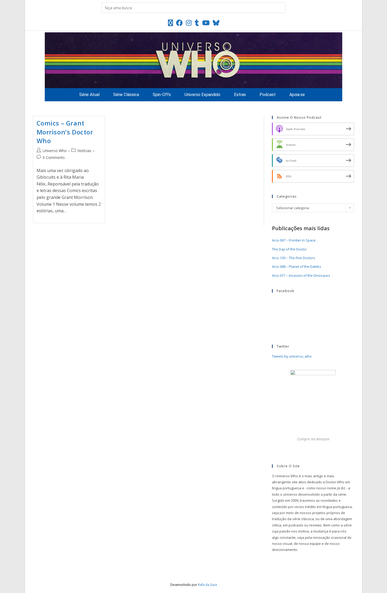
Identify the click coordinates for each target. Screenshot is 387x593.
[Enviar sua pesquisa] (280, 7)
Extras (240, 94)
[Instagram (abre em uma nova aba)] (188, 23)
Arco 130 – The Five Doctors (293, 257)
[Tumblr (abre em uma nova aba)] (197, 23)
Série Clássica (126, 94)
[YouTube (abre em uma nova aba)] (206, 23)
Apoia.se (297, 94)
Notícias (84, 150)
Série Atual (89, 94)
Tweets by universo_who (292, 356)
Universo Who (55, 150)
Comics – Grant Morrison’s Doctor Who (65, 132)
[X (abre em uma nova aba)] (170, 23)
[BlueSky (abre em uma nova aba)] (216, 23)
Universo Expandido (202, 94)
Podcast (268, 94)
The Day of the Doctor (289, 249)
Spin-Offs (162, 94)
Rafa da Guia (207, 584)
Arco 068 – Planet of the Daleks (296, 266)
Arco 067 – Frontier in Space (294, 240)
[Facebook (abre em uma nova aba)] (179, 23)
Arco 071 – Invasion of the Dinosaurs (301, 275)
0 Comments (54, 157)
